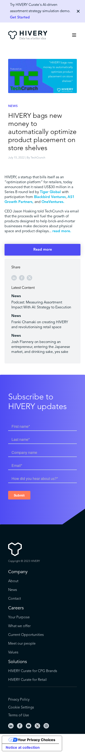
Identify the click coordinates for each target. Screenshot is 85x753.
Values (13, 652)
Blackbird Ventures (50, 197)
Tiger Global (51, 192)
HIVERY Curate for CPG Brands (32, 671)
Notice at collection (23, 747)
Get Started (20, 17)
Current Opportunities (26, 635)
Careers (16, 608)
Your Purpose (19, 617)
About (13, 581)
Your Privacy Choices (36, 739)
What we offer (19, 626)
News (12, 590)
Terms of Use (18, 715)
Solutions (17, 662)
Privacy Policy (18, 700)
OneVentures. (52, 202)
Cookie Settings (21, 707)
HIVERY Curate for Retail (27, 680)
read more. (61, 231)
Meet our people (22, 644)
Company (18, 572)
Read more (42, 250)
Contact (14, 599)
